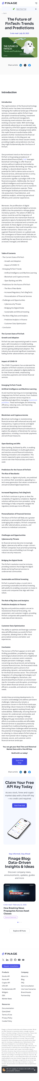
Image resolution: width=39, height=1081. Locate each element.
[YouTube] (19, 960)
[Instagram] (11, 960)
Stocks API (6, 976)
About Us (24, 976)
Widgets (5, 992)
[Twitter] (3, 960)
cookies (14, 1069)
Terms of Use (7, 1015)
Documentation (8, 1008)
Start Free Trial (21, 9)
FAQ (22, 983)
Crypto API (6, 983)
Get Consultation (27, 986)
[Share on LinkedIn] (20, 65)
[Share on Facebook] (29, 65)
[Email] (23, 960)
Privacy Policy (7, 1018)
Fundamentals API (9, 989)
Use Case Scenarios (28, 989)
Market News (7, 999)
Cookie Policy (7, 1021)
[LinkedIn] (7, 960)
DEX (3, 995)
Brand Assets (26, 992)
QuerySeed (6, 1011)
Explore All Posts (19, 931)
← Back (4, 13)
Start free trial (19, 805)
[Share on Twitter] (25, 65)
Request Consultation (11, 966)
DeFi (25, 159)
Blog (22, 979)
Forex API (5, 979)
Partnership (25, 995)
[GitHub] (15, 960)
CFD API (5, 986)
